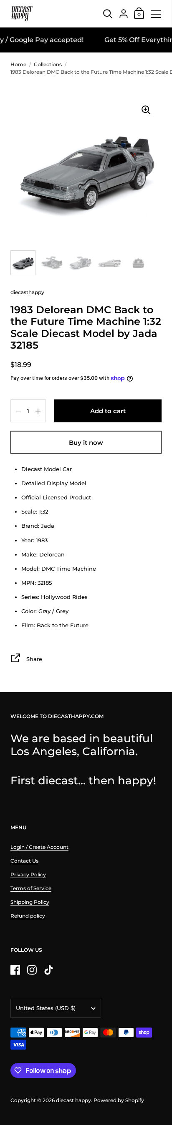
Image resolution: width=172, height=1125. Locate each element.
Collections (48, 64)
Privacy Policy (28, 874)
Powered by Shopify (119, 1100)
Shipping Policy (29, 902)
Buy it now (86, 443)
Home (18, 64)
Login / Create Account (39, 847)
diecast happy (73, 1100)
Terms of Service (30, 888)
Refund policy (27, 916)
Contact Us (24, 861)
